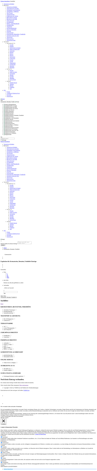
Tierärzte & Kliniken (9, 4)
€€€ (7, 276)
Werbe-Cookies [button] (4, 451)
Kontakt (9, 95)
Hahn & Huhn (13, 72)
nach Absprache (8, 329)
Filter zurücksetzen (23, 385)
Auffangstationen (12, 28)
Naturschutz (10, 39)
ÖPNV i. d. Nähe (8, 349)
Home (5, 247)
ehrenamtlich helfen (8, 356)
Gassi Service (10, 20)
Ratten (11, 52)
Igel (11, 89)
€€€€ (8, 277)
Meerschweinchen (15, 49)
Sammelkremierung (8, 313)
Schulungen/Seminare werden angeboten (13, 376)
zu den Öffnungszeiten (9, 328)
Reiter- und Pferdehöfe (13, 23)
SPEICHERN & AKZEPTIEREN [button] (9, 466)
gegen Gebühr (7, 347)
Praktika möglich (8, 370)
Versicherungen (11, 40)
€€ (7, 275)
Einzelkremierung (8, 311)
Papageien (13, 63)
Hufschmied (10, 32)
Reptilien (12, 67)
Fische (11, 60)
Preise (8, 92)
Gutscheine (6, 337)
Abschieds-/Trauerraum (9, 310)
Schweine (12, 73)
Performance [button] (4, 441)
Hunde (11, 45)
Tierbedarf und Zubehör (13, 10)
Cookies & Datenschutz (13, 93)
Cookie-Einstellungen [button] (6, 416)
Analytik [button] (3, 445)
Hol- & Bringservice (9, 319)
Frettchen (12, 58)
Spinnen (12, 66)
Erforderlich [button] (3, 461)
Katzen (12, 46)
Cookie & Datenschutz (40, 434)
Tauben (12, 84)
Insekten (12, 87)
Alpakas (12, 78)
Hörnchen (12, 57)
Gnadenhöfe (10, 25)
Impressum (10, 96)
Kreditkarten (7, 335)
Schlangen (13, 64)
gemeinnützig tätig (8, 355)
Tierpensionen (10, 14)
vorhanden (6, 343)
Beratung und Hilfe (12, 19)
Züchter (9, 31)
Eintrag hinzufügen (5, 1)
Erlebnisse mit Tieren (12, 16)
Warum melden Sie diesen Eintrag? (9, 243)
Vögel (11, 61)
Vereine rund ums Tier (13, 36)
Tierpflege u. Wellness (13, 11)
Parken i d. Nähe (8, 344)
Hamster (12, 51)
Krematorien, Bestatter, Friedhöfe (16, 34)
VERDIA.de (26, 390)
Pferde (11, 70)
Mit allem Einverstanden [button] (17, 416)
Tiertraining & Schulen (13, 8)
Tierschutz (9, 37)
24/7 (5, 326)
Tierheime (9, 26)
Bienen (11, 85)
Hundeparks (10, 22)
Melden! (3, 245)
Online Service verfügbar (10, 362)
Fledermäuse (13, 82)
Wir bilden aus (7, 368)
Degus (11, 54)
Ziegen (11, 75)
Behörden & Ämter (12, 17)
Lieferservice (7, 320)
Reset (2, 304)
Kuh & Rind (13, 79)
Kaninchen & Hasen (15, 48)
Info (5, 90)
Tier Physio (10, 13)
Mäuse (11, 55)
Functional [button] (3, 435)
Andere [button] (2, 456)
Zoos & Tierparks (11, 29)
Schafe (12, 76)
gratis (5, 346)
